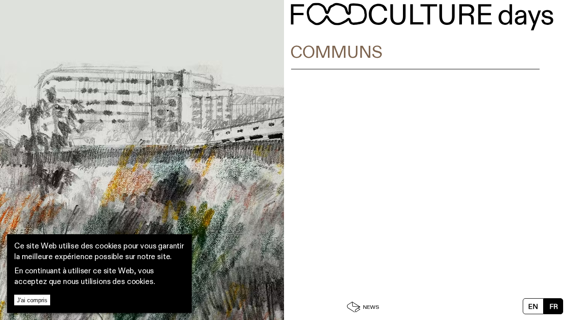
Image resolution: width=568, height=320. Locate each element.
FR (553, 307)
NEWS (371, 307)
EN (533, 307)
